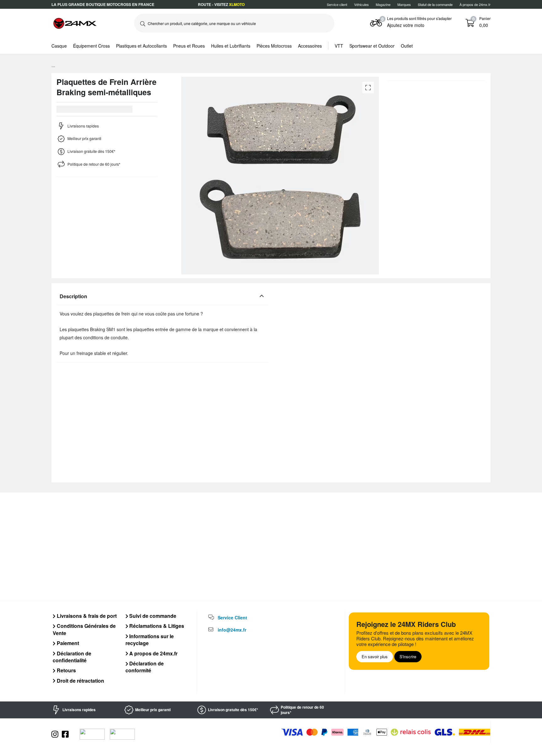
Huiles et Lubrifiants (230, 46)
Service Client (232, 617)
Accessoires (310, 46)
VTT (339, 46)
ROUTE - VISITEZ (221, 4)
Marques (404, 4)
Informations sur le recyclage (149, 640)
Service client (337, 4)
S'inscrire (408, 656)
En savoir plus (375, 656)
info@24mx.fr (232, 630)
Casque (59, 46)
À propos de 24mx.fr (475, 4)
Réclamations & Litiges (156, 625)
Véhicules (361, 4)
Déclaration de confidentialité (72, 657)
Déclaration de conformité (144, 667)
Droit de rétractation (80, 680)
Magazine (383, 4)
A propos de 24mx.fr (153, 653)
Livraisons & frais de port (86, 615)
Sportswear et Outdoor (372, 46)
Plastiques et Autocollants (141, 46)
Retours (66, 670)
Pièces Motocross (274, 46)
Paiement (67, 643)
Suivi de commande (152, 615)
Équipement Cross (91, 46)
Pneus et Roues (189, 46)
